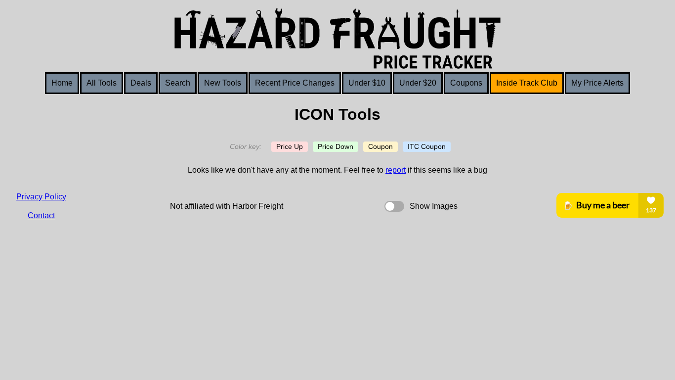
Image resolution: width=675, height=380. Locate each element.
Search (177, 83)
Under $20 (417, 83)
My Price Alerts (597, 83)
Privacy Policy (41, 196)
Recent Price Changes (295, 83)
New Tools (222, 83)
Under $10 (366, 83)
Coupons (466, 83)
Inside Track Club (526, 83)
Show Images (434, 206)
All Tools (101, 83)
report (395, 170)
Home (62, 83)
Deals (140, 83)
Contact (41, 215)
